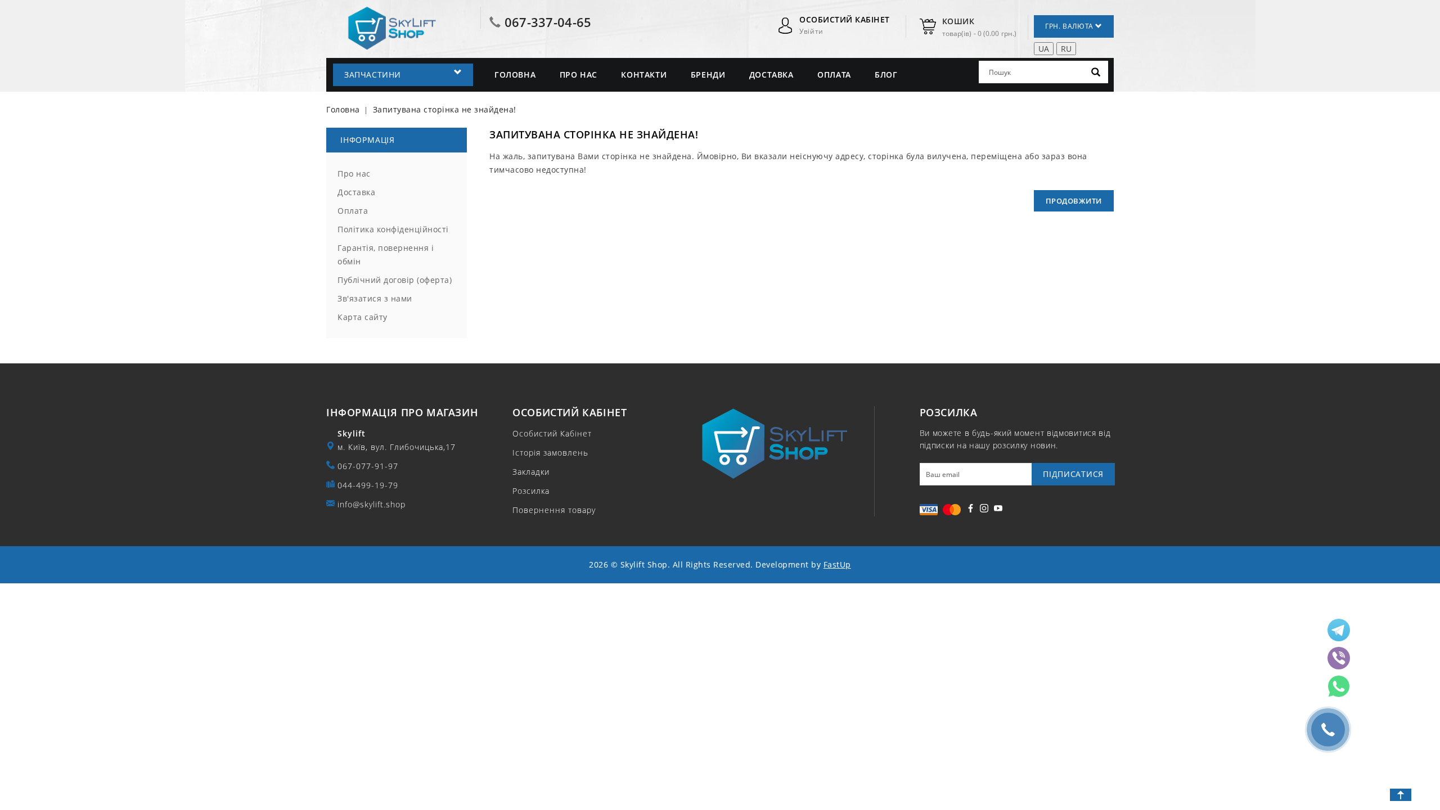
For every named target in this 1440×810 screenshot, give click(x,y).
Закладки (531, 471)
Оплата (834, 74)
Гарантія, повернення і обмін (386, 254)
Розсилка (531, 490)
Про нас (578, 74)
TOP (1400, 795)
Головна (515, 74)
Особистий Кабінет (552, 433)
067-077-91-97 (368, 466)
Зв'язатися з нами (375, 298)
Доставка (771, 74)
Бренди (708, 74)
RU (1066, 48)
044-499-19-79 (368, 485)
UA (1043, 48)
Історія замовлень (550, 452)
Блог (886, 74)
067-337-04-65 (548, 22)
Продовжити (1074, 201)
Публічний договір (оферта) (395, 279)
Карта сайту (363, 317)
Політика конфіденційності (393, 229)
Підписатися (1073, 474)
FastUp (837, 564)
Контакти (644, 74)
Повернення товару (554, 510)
